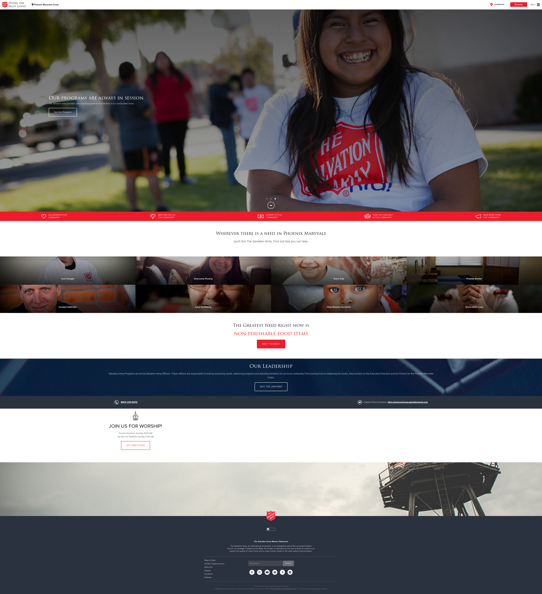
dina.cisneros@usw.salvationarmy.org (408, 402)
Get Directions (135, 445)
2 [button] (271, 199)
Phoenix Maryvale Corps (46, 4)
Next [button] (534, 105)
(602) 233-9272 (129, 402)
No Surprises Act (289, 589)
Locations (498, 4)
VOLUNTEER (60, 113)
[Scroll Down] (271, 205)
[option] (271, 106)
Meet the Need (271, 343)
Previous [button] (7, 105)
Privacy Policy (276, 589)
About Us (208, 567)
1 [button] (266, 199)
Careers (207, 570)
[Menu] (535, 4)
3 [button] (275, 199)
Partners (207, 577)
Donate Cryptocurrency (214, 563)
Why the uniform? (271, 386)
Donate (519, 4)
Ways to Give (210, 560)
